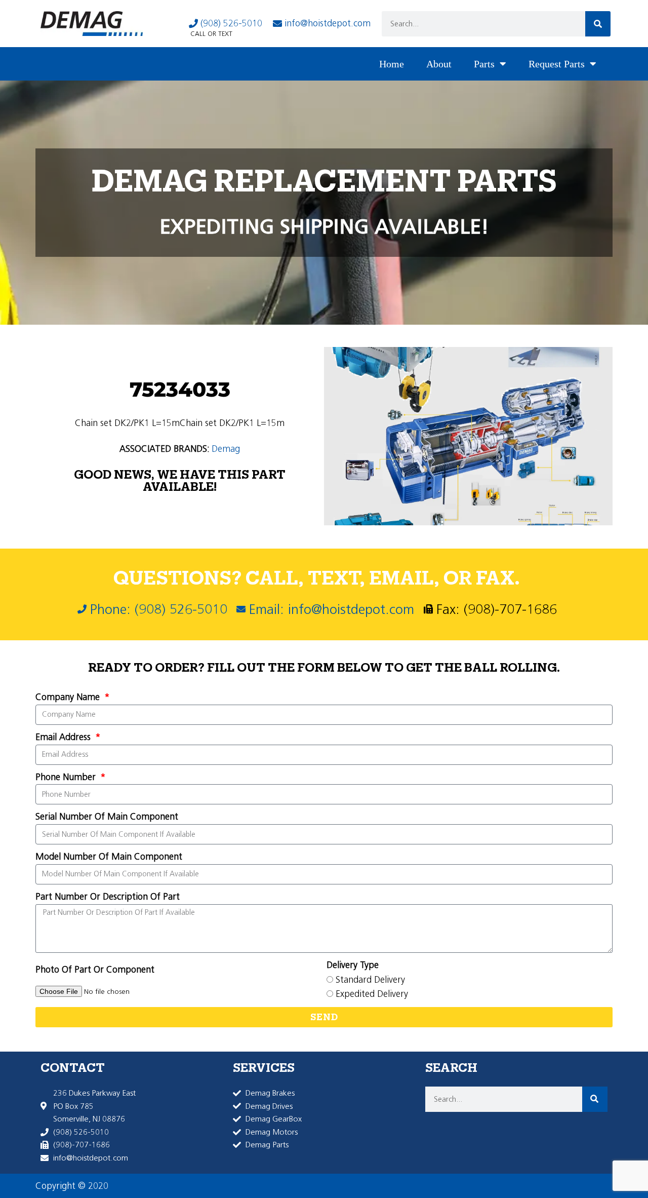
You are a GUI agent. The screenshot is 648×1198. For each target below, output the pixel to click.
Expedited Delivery (372, 993)
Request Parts (557, 63)
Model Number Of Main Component (108, 856)
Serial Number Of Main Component (106, 816)
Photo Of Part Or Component (94, 969)
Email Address (64, 737)
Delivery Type (353, 965)
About (439, 63)
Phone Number (66, 777)
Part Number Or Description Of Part (107, 896)
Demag (226, 448)
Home (391, 63)
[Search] (598, 23)
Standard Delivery (370, 979)
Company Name (68, 697)
